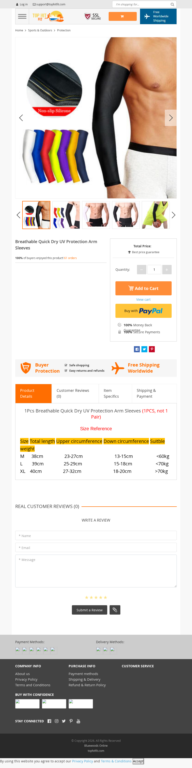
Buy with (131, 310)
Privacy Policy (26, 679)
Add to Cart (146, 288)
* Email (24, 547)
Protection (63, 30)
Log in (23, 4)
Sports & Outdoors (40, 30)
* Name (25, 536)
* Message (27, 559)
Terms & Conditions (116, 761)
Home (19, 30)
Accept (138, 761)
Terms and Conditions (32, 685)
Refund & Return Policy (87, 685)
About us (22, 673)
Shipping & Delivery (84, 679)
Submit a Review (90, 610)
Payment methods (83, 673)
